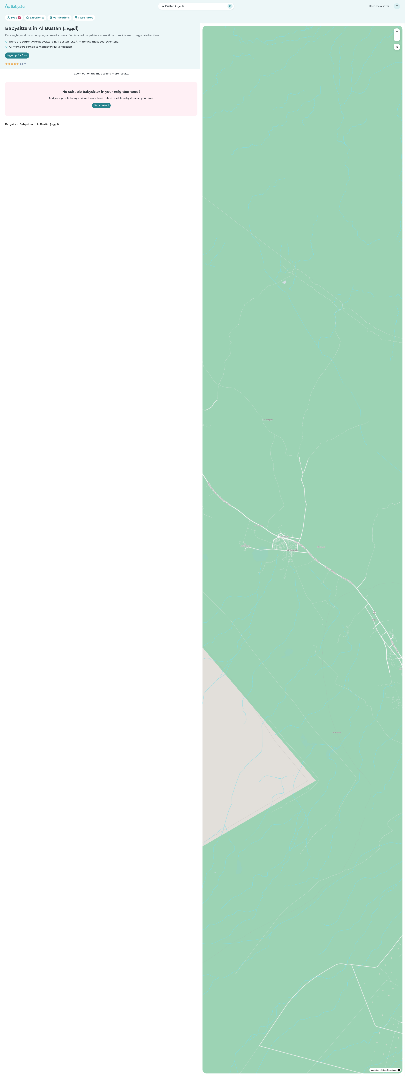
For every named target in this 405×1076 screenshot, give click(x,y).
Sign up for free (17, 55)
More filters (85, 17)
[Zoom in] (397, 31)
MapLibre (375, 1070)
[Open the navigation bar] (397, 6)
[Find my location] (397, 47)
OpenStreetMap (389, 1070)
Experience (36, 17)
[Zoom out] (397, 38)
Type (15, 17)
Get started (101, 105)
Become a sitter (379, 6)
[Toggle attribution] (399, 1070)
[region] (302, 549)
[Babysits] (15, 6)
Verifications (61, 17)
